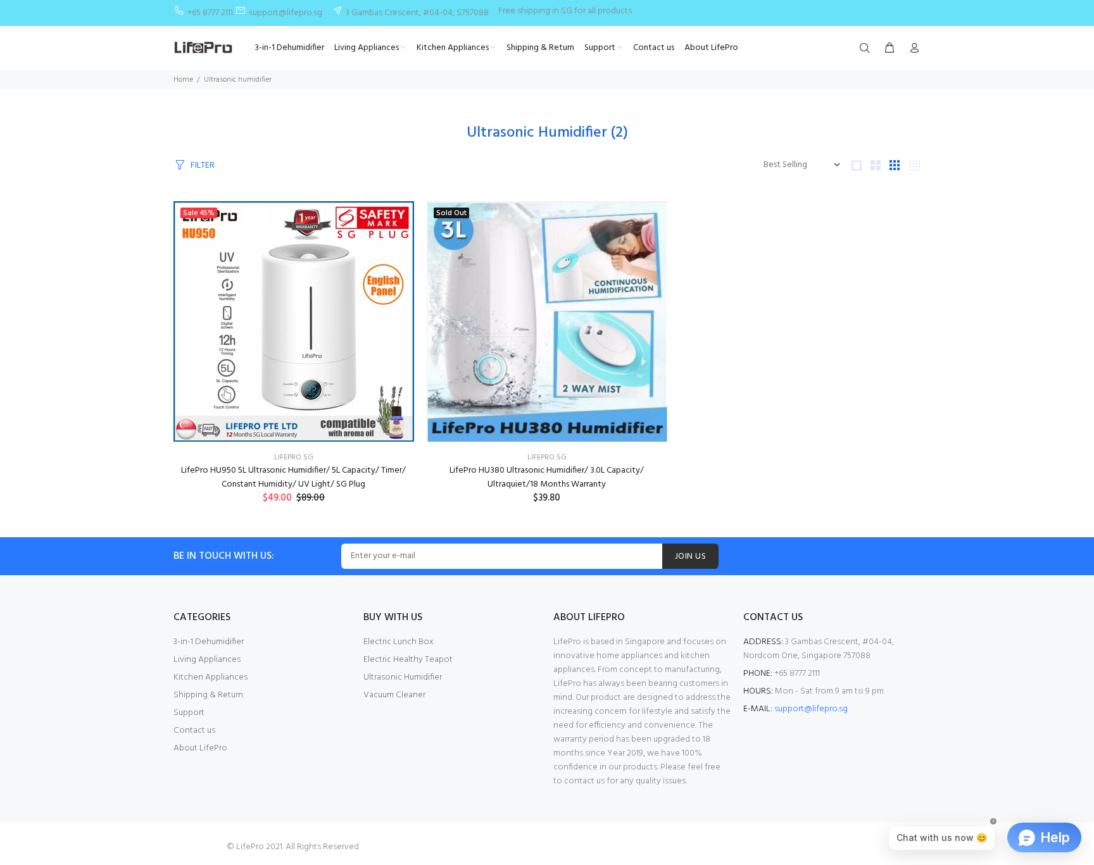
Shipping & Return (208, 695)
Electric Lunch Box (398, 642)
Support (188, 713)
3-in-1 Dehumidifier (208, 642)
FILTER (203, 165)
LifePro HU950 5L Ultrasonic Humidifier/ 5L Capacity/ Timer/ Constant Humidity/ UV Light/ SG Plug (293, 477)
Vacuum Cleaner (394, 695)
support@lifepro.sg (811, 709)
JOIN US (690, 556)
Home (183, 79)
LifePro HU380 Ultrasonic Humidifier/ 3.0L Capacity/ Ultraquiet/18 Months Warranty (547, 477)
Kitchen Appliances (210, 677)
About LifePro (200, 748)
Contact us (194, 730)
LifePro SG (293, 457)
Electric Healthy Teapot (408, 659)
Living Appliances (207, 659)
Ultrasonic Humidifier (402, 677)
